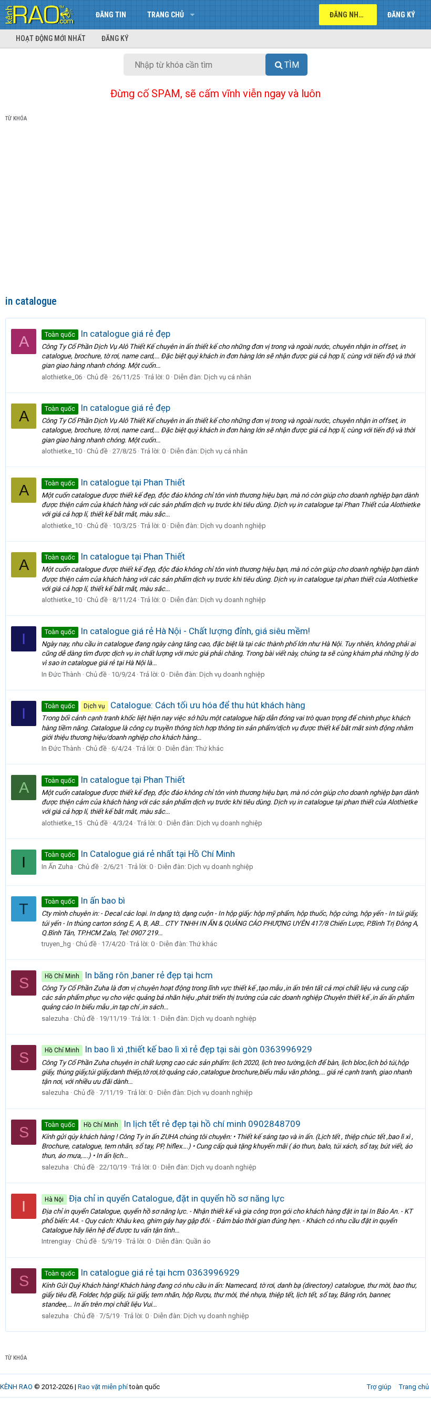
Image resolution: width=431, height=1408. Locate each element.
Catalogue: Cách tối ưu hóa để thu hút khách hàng (175, 705)
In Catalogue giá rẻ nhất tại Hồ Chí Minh (140, 853)
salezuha (55, 1018)
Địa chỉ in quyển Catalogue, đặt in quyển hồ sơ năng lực (164, 1198)
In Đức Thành (61, 674)
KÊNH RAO (16, 1387)
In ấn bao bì (85, 900)
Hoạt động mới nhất (51, 38)
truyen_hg (56, 944)
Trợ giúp (379, 1387)
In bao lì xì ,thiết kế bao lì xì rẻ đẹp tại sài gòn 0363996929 (178, 1049)
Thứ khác (209, 748)
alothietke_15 (62, 823)
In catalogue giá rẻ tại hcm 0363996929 (142, 1272)
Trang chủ (165, 15)
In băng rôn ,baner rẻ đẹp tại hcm (129, 975)
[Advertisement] (215, 210)
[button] (192, 14)
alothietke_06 (62, 377)
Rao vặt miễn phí (103, 1387)
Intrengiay (56, 1241)
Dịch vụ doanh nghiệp (233, 526)
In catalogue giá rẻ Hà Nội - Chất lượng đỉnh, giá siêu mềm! (177, 631)
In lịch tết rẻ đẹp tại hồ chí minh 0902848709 (173, 1124)
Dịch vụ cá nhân (227, 377)
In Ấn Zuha (57, 867)
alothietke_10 (62, 451)
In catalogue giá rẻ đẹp (107, 333)
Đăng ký (115, 38)
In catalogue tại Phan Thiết (115, 482)
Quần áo (198, 1241)
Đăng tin (111, 15)
